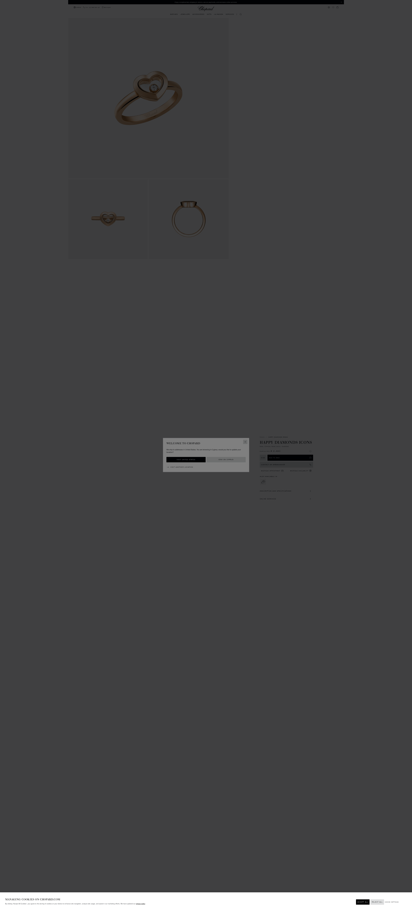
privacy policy (140, 904)
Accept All (362, 902)
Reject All (377, 902)
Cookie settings (392, 902)
